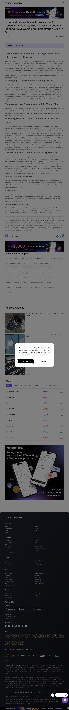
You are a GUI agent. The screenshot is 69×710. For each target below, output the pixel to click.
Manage (43, 361)
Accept (25, 361)
